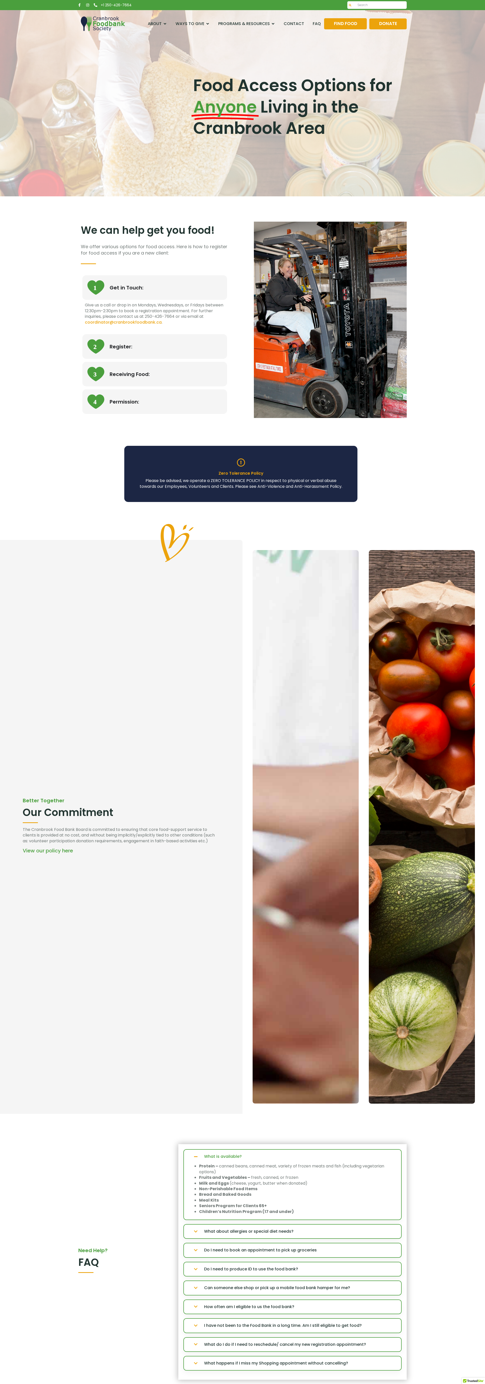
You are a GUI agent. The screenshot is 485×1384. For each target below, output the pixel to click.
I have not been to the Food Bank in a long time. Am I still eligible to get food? (283, 1325)
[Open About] (165, 24)
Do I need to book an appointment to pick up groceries (260, 1250)
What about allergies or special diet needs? (249, 1231)
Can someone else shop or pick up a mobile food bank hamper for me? (277, 1288)
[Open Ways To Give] (208, 24)
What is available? (223, 1156)
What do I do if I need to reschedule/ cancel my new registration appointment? (285, 1344)
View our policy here (48, 850)
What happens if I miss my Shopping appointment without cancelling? (276, 1363)
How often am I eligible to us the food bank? (249, 1307)
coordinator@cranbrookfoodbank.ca (123, 322)
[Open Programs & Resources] (273, 24)
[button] (292, 1156)
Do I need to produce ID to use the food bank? (251, 1269)
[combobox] (377, 5)
